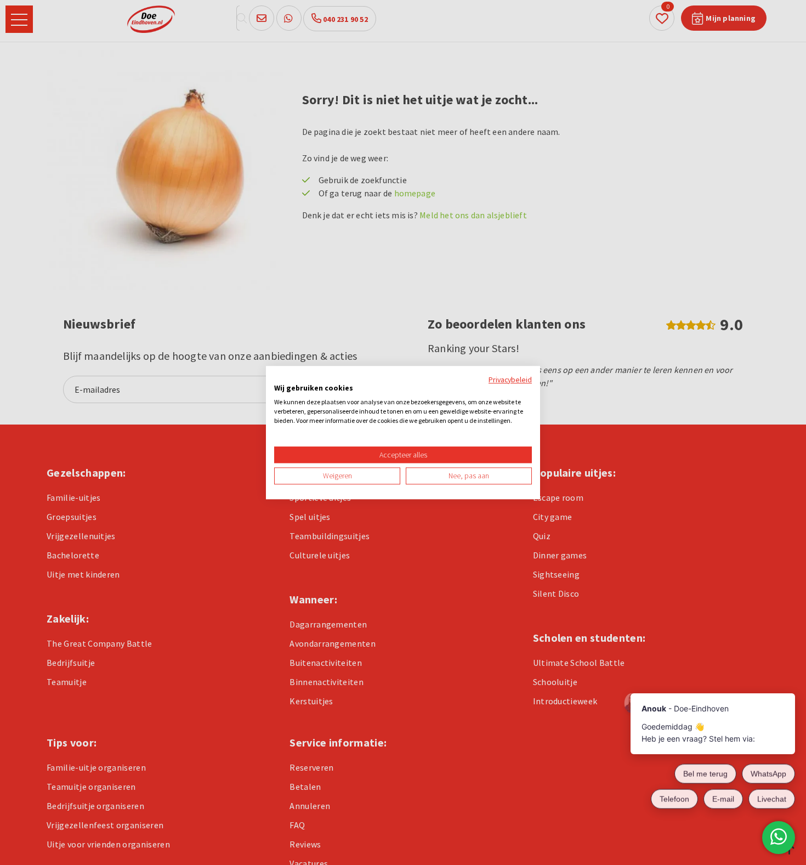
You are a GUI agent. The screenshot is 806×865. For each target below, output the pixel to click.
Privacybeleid (510, 380)
